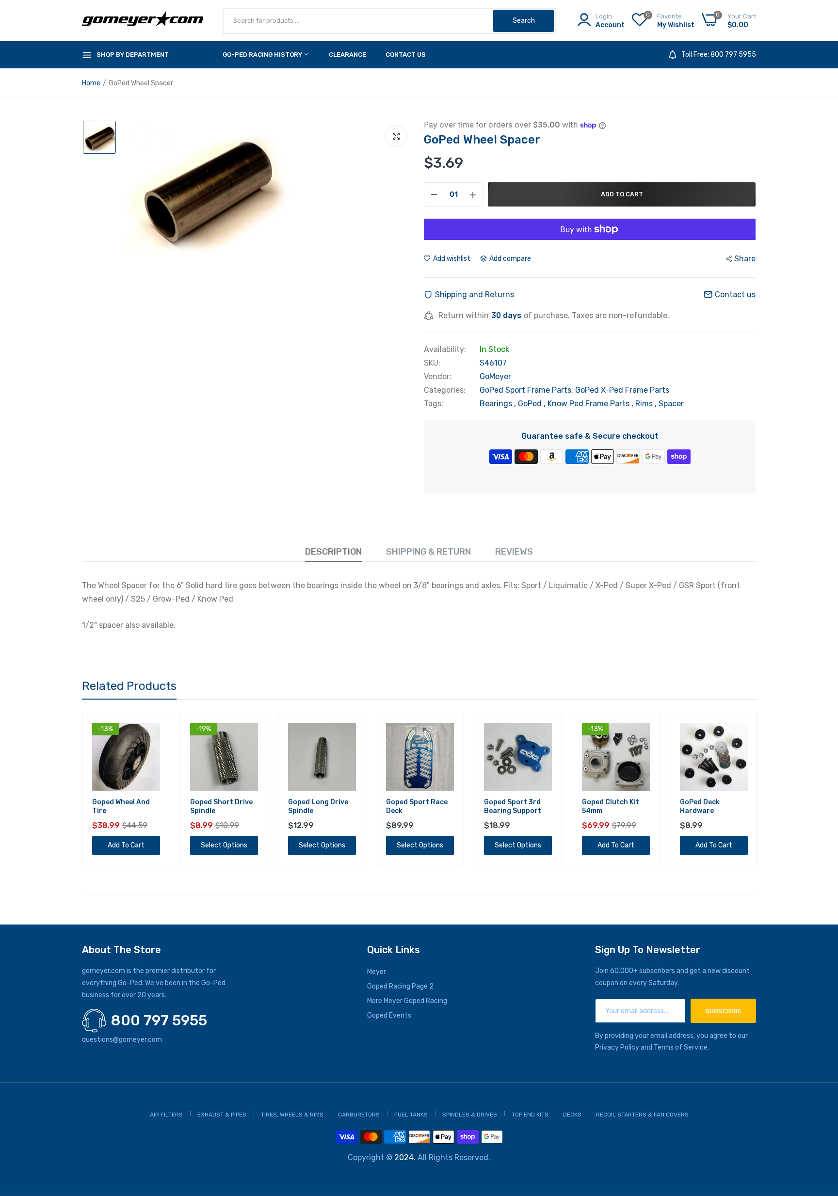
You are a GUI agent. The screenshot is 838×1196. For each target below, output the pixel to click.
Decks (572, 1114)
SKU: (432, 363)
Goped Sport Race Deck (319, 806)
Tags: (433, 403)
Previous (82, 789)
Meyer (376, 972)
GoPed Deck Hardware (602, 806)
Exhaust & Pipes (221, 1114)
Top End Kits (530, 1114)
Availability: (445, 349)
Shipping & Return (428, 551)
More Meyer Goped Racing (407, 1001)
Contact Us (406, 54)
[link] (151, 731)
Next (756, 789)
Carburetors (359, 1114)
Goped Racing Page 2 (400, 986)
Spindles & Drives (469, 1114)
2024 (404, 1157)
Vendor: (437, 376)
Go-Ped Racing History (263, 54)
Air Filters (166, 1114)
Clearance (347, 54)
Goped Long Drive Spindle (220, 806)
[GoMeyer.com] (142, 20)
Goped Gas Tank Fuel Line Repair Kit (713, 806)
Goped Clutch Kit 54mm (512, 806)
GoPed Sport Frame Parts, (527, 390)
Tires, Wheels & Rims (292, 1114)
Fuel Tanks (411, 1114)
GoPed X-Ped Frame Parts (622, 390)
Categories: (445, 390)
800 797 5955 (159, 1020)
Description (333, 551)
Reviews (514, 551)
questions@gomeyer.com (122, 1040)
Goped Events (389, 1015)
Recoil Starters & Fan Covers (642, 1114)
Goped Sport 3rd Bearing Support (414, 806)
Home (91, 83)
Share (745, 258)
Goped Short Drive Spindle (123, 806)
